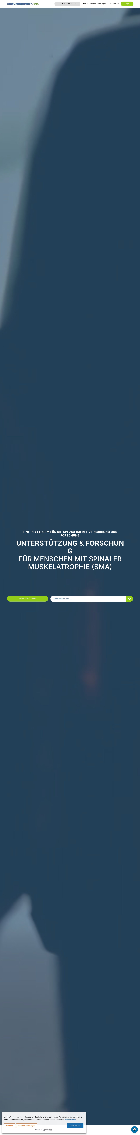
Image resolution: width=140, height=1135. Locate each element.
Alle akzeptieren (75, 1126)
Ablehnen (9, 1126)
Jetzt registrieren (27, 598)
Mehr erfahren (70, 1120)
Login (127, 4)
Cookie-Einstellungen (26, 1126)
